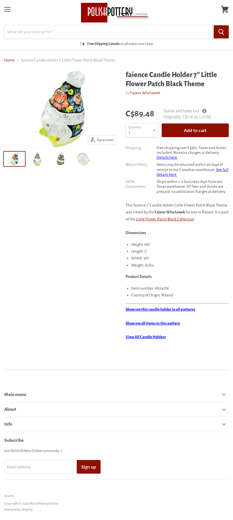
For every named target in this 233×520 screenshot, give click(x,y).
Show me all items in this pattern (153, 323)
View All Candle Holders (146, 337)
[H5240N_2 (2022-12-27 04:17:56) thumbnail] (60, 159)
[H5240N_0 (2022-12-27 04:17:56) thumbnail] (83, 159)
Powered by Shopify (18, 509)
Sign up (88, 466)
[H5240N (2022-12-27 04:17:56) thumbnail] (14, 159)
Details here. (167, 157)
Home (9, 60)
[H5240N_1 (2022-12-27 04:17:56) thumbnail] (37, 159)
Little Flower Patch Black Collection (165, 219)
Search (9, 496)
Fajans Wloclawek (145, 93)
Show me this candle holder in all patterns (160, 309)
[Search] (221, 31)
